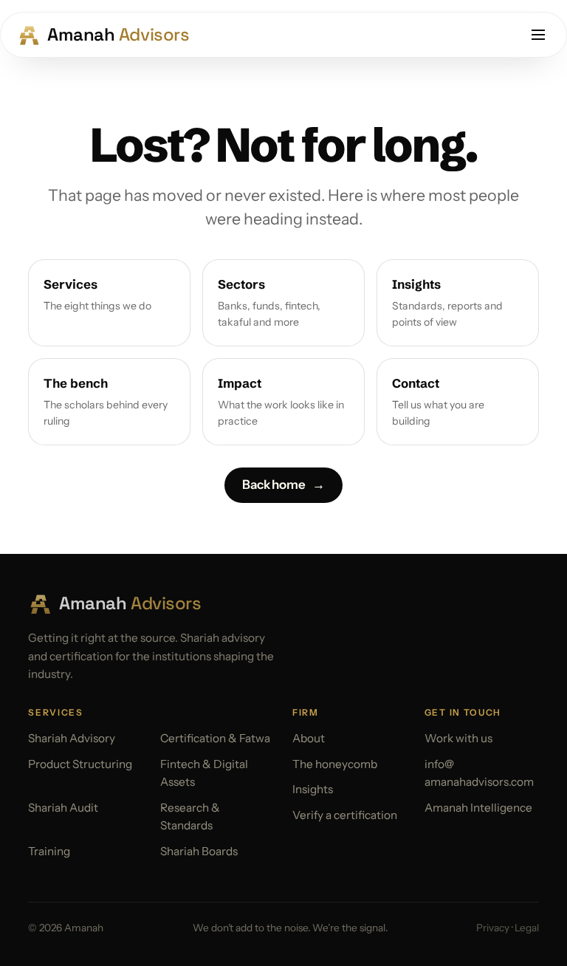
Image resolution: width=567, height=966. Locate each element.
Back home (283, 484)
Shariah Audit (63, 808)
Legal (527, 928)
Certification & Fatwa (215, 738)
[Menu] (538, 34)
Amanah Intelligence (478, 808)
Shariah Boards (199, 851)
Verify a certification (344, 815)
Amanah (118, 34)
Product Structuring (80, 764)
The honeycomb (334, 764)
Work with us (458, 738)
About (308, 738)
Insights (312, 789)
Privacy (492, 928)
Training (49, 851)
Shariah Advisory (71, 738)
